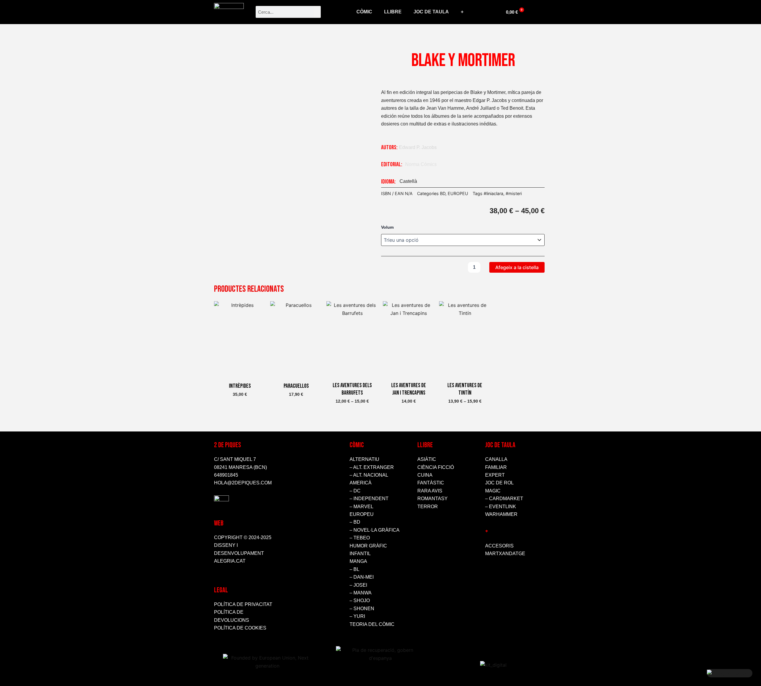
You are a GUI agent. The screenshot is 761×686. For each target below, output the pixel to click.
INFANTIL (360, 553)
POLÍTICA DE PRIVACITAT (243, 604)
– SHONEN (362, 608)
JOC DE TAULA (431, 11)
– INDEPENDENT (369, 498)
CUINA (425, 475)
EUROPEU (458, 193)
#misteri (514, 193)
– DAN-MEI (362, 577)
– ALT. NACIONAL (369, 475)
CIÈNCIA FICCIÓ (435, 467)
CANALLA (496, 459)
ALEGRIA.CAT (230, 560)
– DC (355, 490)
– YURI (357, 616)
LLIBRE (393, 11)
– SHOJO (360, 600)
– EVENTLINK (500, 506)
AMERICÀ (361, 482)
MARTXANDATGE (505, 553)
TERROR (427, 506)
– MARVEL (361, 506)
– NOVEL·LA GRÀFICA (375, 530)
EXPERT (495, 475)
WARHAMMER (501, 514)
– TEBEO (360, 537)
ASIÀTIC (426, 459)
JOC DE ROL (499, 482)
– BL (354, 569)
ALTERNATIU (364, 459)
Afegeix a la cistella (517, 267)
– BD (355, 522)
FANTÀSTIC (430, 482)
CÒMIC (364, 11)
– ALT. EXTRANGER (372, 467)
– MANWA (361, 592)
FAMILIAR (496, 467)
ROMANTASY (432, 498)
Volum (387, 227)
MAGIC (493, 490)
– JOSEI (358, 585)
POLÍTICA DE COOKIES (240, 627)
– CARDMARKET (504, 498)
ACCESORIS (499, 545)
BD (442, 193)
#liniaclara (493, 193)
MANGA (358, 561)
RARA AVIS (429, 490)
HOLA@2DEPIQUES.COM (243, 482)
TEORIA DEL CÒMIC (372, 624)
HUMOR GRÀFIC (368, 545)
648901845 (226, 475)
